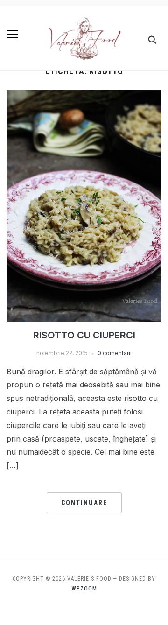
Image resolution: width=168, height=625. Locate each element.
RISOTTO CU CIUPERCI (84, 335)
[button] (12, 34)
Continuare (84, 502)
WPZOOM (84, 588)
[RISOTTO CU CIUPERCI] (84, 95)
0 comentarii (115, 353)
